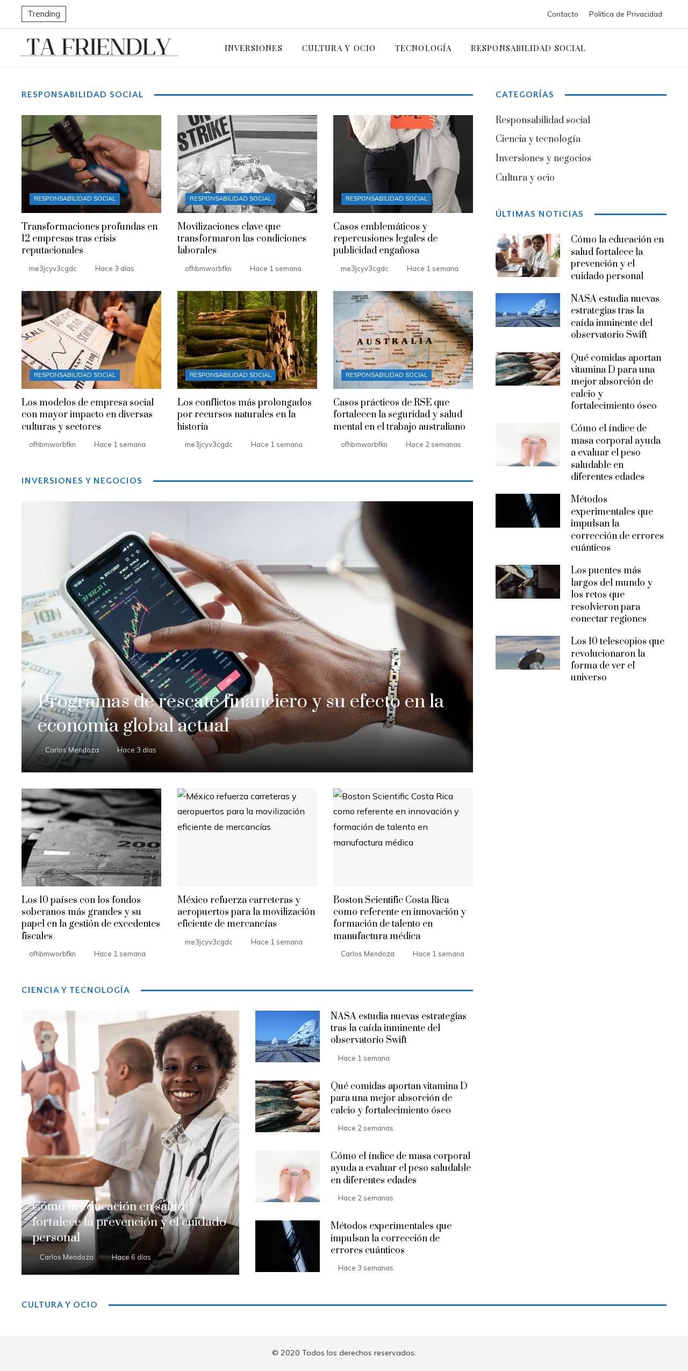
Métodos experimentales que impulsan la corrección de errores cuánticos (391, 1238)
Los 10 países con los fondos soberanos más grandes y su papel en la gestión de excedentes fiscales (91, 918)
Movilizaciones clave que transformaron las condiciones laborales (241, 239)
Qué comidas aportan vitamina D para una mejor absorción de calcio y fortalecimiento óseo (399, 1099)
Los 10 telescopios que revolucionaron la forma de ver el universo (617, 660)
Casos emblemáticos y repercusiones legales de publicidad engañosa (385, 239)
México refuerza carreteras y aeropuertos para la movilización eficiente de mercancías (246, 912)
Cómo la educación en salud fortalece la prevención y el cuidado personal (617, 258)
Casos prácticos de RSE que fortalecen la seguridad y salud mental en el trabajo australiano (399, 415)
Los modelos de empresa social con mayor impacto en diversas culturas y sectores (88, 415)
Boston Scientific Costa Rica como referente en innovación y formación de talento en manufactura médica (399, 918)
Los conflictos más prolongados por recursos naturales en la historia (244, 415)
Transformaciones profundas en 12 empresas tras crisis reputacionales (89, 239)
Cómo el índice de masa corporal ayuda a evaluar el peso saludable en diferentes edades (401, 1168)
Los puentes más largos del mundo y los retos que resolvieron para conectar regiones (612, 595)
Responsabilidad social (75, 198)
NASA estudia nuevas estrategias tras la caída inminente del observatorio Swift (399, 1029)
